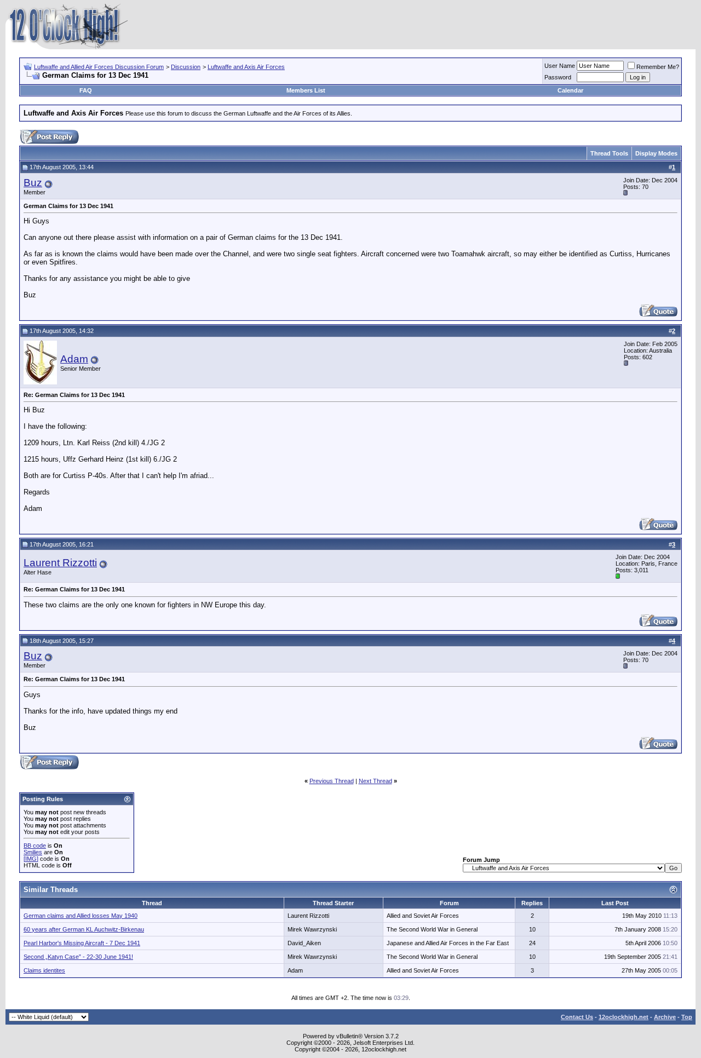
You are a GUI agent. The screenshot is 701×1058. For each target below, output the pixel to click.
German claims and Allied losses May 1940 (80, 915)
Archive (665, 1017)
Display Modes (656, 153)
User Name (559, 65)
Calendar (570, 90)
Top (686, 1017)
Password (557, 77)
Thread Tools (609, 153)
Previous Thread (331, 781)
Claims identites (44, 970)
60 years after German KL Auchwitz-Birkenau (84, 929)
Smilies (33, 852)
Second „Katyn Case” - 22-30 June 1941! (78, 956)
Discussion (185, 67)
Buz (33, 182)
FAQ (85, 90)
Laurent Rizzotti (60, 562)
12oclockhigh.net (623, 1017)
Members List (305, 90)
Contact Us (577, 1017)
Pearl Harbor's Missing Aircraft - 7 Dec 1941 (82, 943)
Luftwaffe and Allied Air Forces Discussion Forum (99, 67)
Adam (74, 359)
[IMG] (31, 858)
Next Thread (375, 781)
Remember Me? (657, 67)
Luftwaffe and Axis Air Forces (246, 67)
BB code (35, 845)
